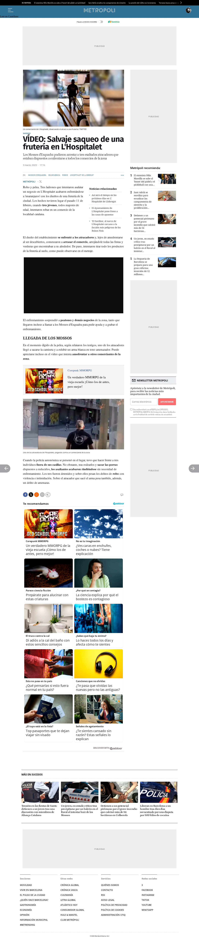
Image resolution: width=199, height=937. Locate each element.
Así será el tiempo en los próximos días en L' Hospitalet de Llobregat (104, 198)
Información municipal (34, 919)
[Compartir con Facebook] (25, 494)
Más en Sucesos (32, 774)
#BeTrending (27, 924)
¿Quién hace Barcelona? (34, 899)
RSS (103, 894)
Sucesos (26, 133)
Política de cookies (112, 909)
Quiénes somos (110, 885)
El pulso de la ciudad (32, 894)
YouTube (147, 904)
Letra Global (68, 899)
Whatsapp (147, 909)
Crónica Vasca (69, 889)
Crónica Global (69, 885)
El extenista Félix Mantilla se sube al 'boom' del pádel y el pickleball (59, 3)
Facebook (147, 889)
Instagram (148, 894)
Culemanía (66, 894)
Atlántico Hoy (68, 904)
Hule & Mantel (68, 914)
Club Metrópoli (69, 919)
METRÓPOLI (29, 181)
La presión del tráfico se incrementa (142, 3)
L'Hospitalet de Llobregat (82, 175)
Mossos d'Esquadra (37, 175)
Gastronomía (28, 904)
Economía (26, 909)
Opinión (24, 914)
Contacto (107, 889)
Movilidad (26, 885)
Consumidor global (72, 909)
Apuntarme (167, 401)
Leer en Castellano (9, 16)
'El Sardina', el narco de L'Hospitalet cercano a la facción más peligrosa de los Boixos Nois (106, 226)
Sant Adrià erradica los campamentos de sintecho (107, 3)
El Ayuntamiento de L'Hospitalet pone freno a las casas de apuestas (105, 211)
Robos (65, 175)
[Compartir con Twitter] (31, 494)
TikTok (145, 899)
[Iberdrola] (113, 21)
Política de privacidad (114, 904)
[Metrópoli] (99, 10)
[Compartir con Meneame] (36, 494)
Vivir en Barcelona (31, 889)
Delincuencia (54, 175)
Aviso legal (107, 899)
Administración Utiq (113, 914)
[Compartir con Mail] (42, 494)
